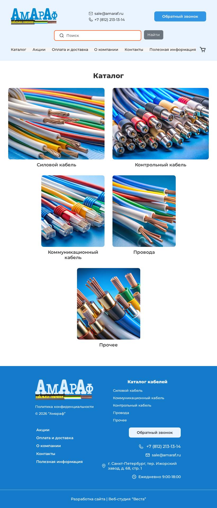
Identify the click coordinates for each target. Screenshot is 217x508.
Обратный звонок (180, 16)
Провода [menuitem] (121, 413)
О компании (106, 49)
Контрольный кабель (160, 164)
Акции (39, 49)
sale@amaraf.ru (108, 13)
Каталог (18, 49)
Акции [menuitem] (42, 429)
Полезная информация (173, 49)
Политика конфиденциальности (64, 406)
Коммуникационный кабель (73, 254)
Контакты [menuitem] (45, 453)
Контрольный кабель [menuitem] (132, 405)
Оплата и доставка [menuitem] (54, 437)
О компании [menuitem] (48, 445)
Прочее (108, 344)
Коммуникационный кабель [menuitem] (138, 398)
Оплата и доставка (70, 49)
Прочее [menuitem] (120, 420)
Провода (144, 252)
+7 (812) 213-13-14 (109, 19)
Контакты (134, 49)
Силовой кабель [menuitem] (127, 390)
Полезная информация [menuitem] (59, 461)
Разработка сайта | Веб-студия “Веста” (108, 499)
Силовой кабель (56, 164)
